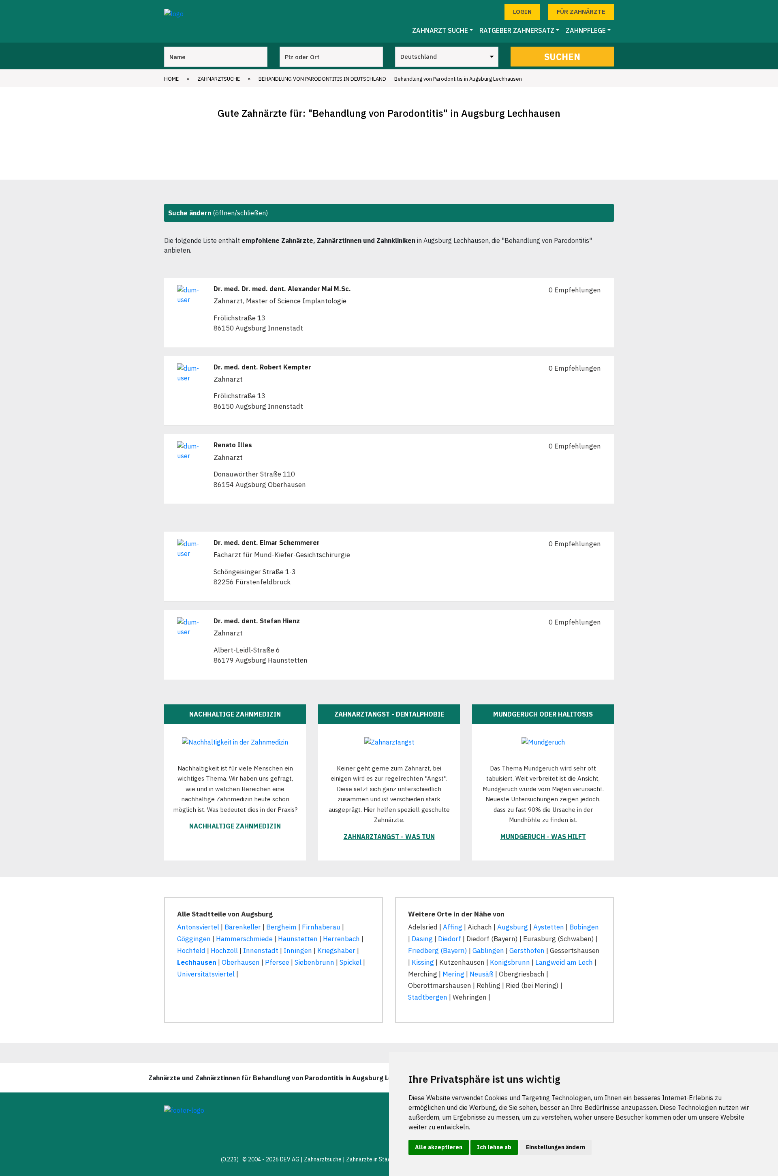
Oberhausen (241, 962)
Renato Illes (233, 445)
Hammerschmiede (244, 938)
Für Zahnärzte (581, 11)
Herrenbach (341, 938)
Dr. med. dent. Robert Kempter (262, 367)
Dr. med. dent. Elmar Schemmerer (267, 543)
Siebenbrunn (314, 962)
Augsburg (512, 927)
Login (522, 11)
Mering (453, 974)
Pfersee (277, 962)
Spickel (350, 962)
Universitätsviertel (206, 974)
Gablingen (488, 950)
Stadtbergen (427, 997)
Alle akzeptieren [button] (438, 1147)
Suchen (562, 56)
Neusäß (482, 974)
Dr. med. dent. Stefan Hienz (257, 621)
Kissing (423, 962)
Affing (452, 927)
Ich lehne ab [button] (494, 1147)
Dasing (422, 938)
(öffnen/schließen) (218, 213)
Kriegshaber (336, 950)
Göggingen (194, 938)
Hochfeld (191, 950)
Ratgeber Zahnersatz (516, 30)
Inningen (298, 950)
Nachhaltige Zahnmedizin (235, 826)
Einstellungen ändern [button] (555, 1147)
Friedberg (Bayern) (437, 950)
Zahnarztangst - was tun (389, 837)
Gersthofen (527, 950)
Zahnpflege (586, 30)
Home (171, 78)
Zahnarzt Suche (440, 30)
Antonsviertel (198, 927)
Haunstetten (298, 938)
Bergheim (281, 927)
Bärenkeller (242, 927)
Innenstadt (260, 950)
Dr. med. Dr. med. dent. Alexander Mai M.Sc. (282, 289)
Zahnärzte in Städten (373, 1159)
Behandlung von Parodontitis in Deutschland (322, 78)
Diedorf (449, 938)
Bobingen (584, 927)
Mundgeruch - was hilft (543, 837)
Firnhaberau (321, 927)
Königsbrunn (510, 962)
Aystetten (548, 927)
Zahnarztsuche (218, 78)
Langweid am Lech (564, 962)
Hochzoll (224, 950)
